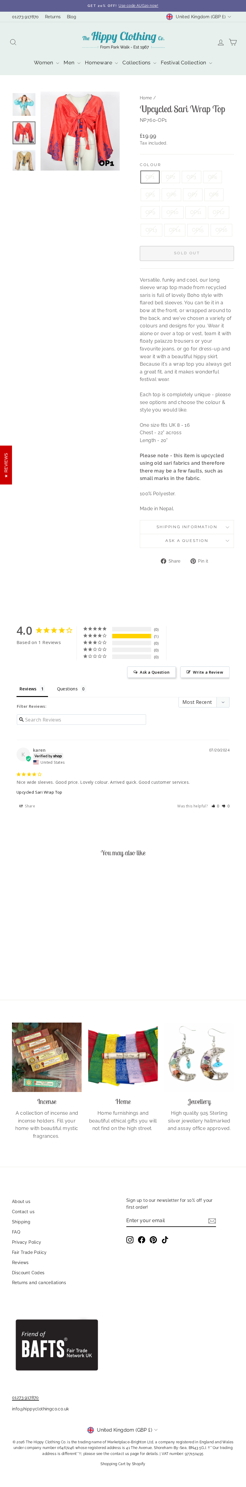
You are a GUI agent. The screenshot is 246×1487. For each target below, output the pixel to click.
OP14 (175, 230)
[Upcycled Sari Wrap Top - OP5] (49, 950)
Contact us (23, 1211)
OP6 (171, 195)
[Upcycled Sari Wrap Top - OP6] (57, 950)
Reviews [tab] (28, 689)
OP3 (191, 177)
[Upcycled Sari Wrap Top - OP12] (57, 957)
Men (70, 63)
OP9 (150, 212)
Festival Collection (184, 63)
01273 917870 (25, 16)
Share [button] (29, 806)
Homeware (99, 63)
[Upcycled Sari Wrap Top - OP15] (41, 964)
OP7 (192, 195)
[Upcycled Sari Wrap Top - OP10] (41, 957)
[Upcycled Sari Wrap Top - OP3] (33, 950)
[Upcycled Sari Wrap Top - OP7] (17, 957)
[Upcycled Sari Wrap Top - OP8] (25, 957)
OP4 (212, 177)
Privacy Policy (26, 1242)
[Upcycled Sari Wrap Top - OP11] (49, 957)
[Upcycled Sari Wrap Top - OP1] (17, 950)
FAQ (16, 1232)
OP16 (221, 230)
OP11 (196, 212)
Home (146, 97)
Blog (71, 16)
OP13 (152, 230)
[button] (215, 806)
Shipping (21, 1221)
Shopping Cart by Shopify (123, 1464)
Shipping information (187, 527)
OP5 (150, 195)
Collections (137, 63)
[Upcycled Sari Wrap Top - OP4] (41, 950)
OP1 (150, 177)
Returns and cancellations (39, 1282)
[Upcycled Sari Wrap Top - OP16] (49, 964)
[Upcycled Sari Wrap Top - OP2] (25, 950)
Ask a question (186, 540)
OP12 (218, 212)
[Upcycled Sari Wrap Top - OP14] (33, 964)
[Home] (123, 1057)
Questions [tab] (67, 689)
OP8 (214, 195)
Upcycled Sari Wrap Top (39, 792)
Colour (150, 164)
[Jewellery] (199, 1057)
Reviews (20, 1262)
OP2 (170, 177)
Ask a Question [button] (155, 672)
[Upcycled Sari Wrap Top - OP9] (33, 957)
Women (44, 63)
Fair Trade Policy (29, 1252)
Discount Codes (28, 1272)
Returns (53, 16)
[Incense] (47, 1057)
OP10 (172, 212)
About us (21, 1201)
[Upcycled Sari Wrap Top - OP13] (25, 964)
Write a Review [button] (208, 672)
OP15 (198, 230)
